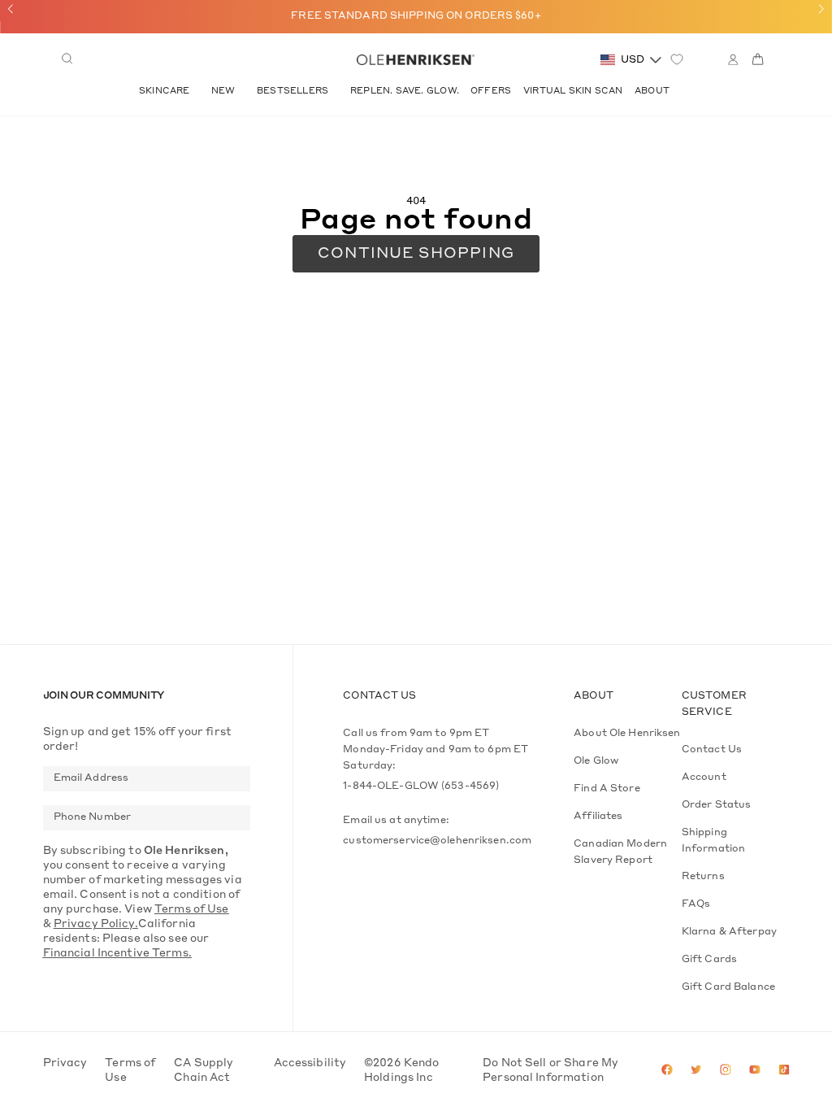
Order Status (716, 805)
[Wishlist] (677, 59)
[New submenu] (242, 91)
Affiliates (598, 816)
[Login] (732, 60)
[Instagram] (725, 1071)
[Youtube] (754, 1071)
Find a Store (606, 789)
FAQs (696, 904)
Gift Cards (709, 960)
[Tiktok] (784, 1071)
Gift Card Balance (728, 987)
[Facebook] (667, 1071)
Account (704, 777)
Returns (703, 877)
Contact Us (712, 750)
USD (632, 60)
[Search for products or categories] (67, 60)
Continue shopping (416, 253)
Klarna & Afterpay (729, 932)
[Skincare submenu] (197, 91)
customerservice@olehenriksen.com (437, 841)
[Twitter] (696, 1071)
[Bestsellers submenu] (335, 91)
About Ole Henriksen (627, 733)
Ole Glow (596, 761)
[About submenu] (677, 91)
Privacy (65, 1063)
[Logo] (415, 60)
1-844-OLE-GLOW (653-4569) (421, 786)
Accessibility (310, 1063)
